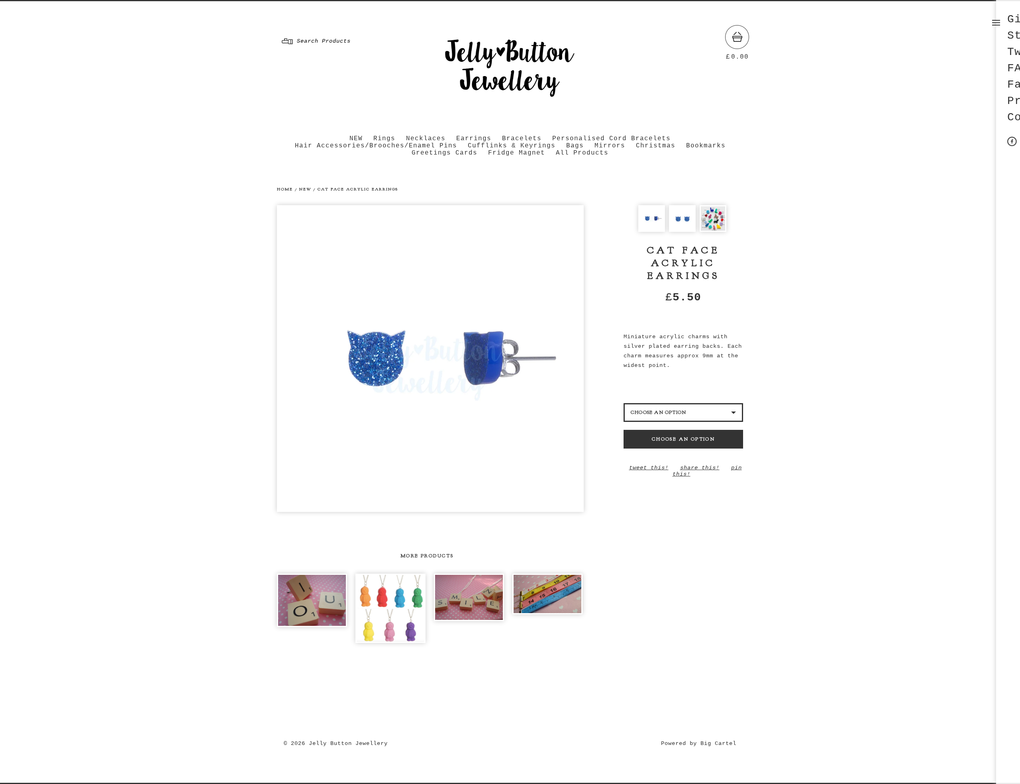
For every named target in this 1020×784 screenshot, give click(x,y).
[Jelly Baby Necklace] (390, 608)
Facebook (1012, 141)
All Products (582, 153)
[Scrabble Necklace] (469, 597)
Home (285, 189)
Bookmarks (706, 145)
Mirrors (609, 145)
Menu (996, 22)
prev (353, 358)
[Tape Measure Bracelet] (547, 594)
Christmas (655, 145)
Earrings (473, 138)
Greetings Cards (444, 153)
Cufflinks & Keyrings (511, 145)
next (507, 358)
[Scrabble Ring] (312, 600)
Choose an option (683, 439)
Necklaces (425, 138)
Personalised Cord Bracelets (611, 138)
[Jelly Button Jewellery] (508, 101)
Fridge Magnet (516, 153)
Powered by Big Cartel (698, 743)
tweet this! (649, 468)
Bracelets (521, 138)
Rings (384, 138)
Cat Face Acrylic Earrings (358, 189)
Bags (575, 145)
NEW (356, 138)
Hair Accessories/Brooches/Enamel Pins (376, 145)
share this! (700, 468)
